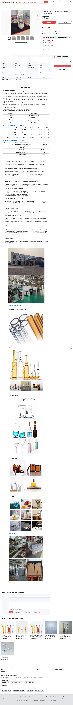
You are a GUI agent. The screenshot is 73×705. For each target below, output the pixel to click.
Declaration (48, 700)
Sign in (71, 3)
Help (52, 5)
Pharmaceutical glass (58, 669)
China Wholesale (31, 696)
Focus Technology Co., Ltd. (29, 700)
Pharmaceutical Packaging (15, 8)
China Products (14, 696)
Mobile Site (61, 696)
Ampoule (22, 8)
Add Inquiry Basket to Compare (21, 42)
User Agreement (42, 700)
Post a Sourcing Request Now (34, 612)
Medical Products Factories (18, 687)
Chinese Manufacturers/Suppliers (23, 696)
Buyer (47, 5)
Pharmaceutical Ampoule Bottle (16, 682)
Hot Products (9, 696)
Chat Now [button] (65, 22)
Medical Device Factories (40, 687)
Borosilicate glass (4, 671)
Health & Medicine (7, 8)
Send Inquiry (49, 22)
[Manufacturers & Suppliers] (7, 2)
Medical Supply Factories (29, 687)
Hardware (3, 669)
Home (2, 8)
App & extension (58, 5)
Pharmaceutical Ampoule (6, 690)
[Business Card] (70, 61)
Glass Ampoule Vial (5, 682)
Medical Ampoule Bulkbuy (39, 690)
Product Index (56, 696)
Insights (65, 696)
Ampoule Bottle (59, 687)
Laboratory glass (39, 669)
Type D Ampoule (30, 690)
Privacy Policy (53, 700)
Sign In (44, 50)
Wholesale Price (38, 696)
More (2, 692)
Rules (71, 5)
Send (11, 612)
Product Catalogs (17, 667)
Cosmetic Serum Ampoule (29, 682)
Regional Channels (50, 696)
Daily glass (21, 669)
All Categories (5, 5)
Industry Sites (44, 696)
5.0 (57, 58)
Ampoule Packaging (50, 687)
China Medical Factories (6, 687)
